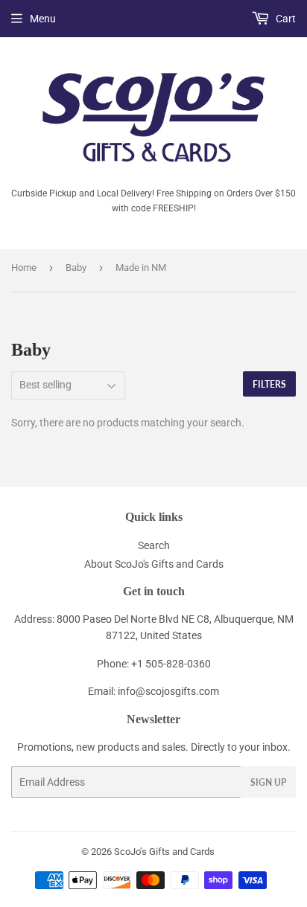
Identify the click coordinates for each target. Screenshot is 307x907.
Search (154, 545)
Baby (76, 267)
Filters (269, 384)
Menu (43, 19)
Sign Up (268, 782)
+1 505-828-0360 (171, 664)
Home (24, 267)
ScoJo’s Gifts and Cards (164, 851)
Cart (284, 19)
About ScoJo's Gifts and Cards (154, 564)
